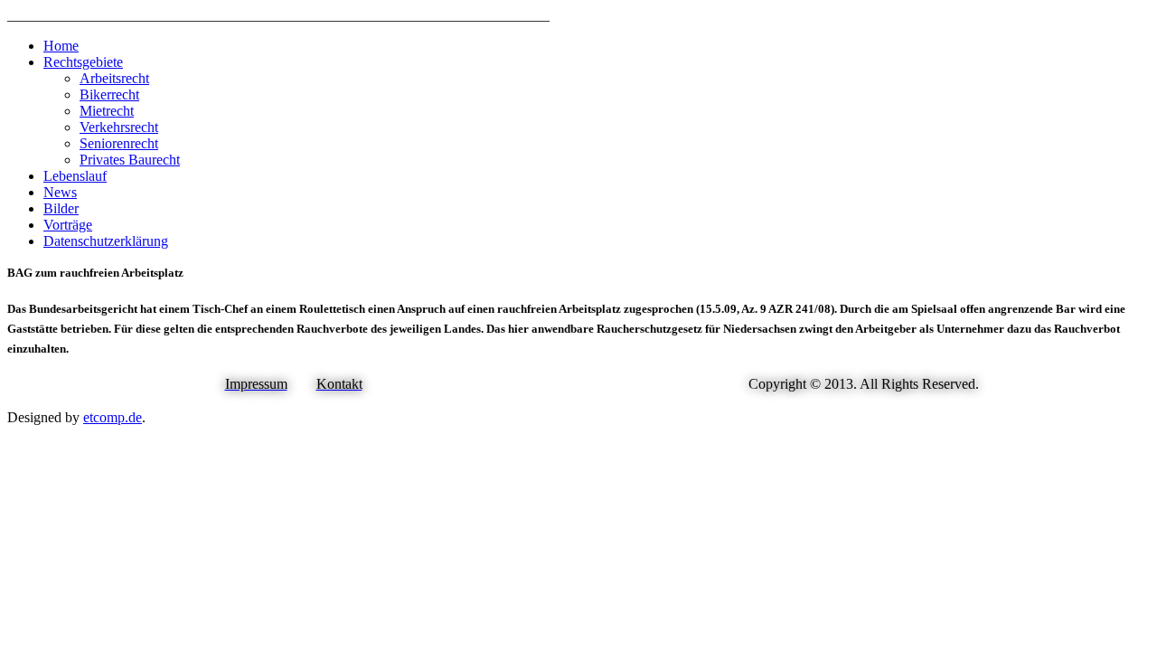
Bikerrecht (109, 94)
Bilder (61, 208)
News (60, 192)
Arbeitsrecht (114, 78)
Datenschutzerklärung (105, 241)
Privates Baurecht (130, 159)
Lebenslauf (75, 176)
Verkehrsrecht (119, 127)
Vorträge (67, 224)
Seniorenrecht (119, 143)
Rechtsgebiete (83, 62)
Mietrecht (107, 110)
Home (61, 45)
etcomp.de (112, 417)
